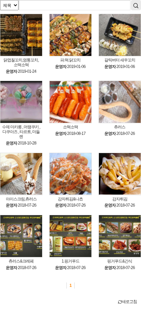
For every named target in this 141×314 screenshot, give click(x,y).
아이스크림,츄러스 (21, 199)
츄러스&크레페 (21, 261)
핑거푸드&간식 (119, 261)
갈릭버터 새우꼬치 (119, 60)
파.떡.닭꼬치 (70, 60)
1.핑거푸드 (70, 261)
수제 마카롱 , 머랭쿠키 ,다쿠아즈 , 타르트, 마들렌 (21, 132)
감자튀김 (119, 199)
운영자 (11, 71)
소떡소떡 (70, 127)
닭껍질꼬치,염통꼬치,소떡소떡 (21, 62)
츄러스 (119, 127)
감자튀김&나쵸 (70, 199)
